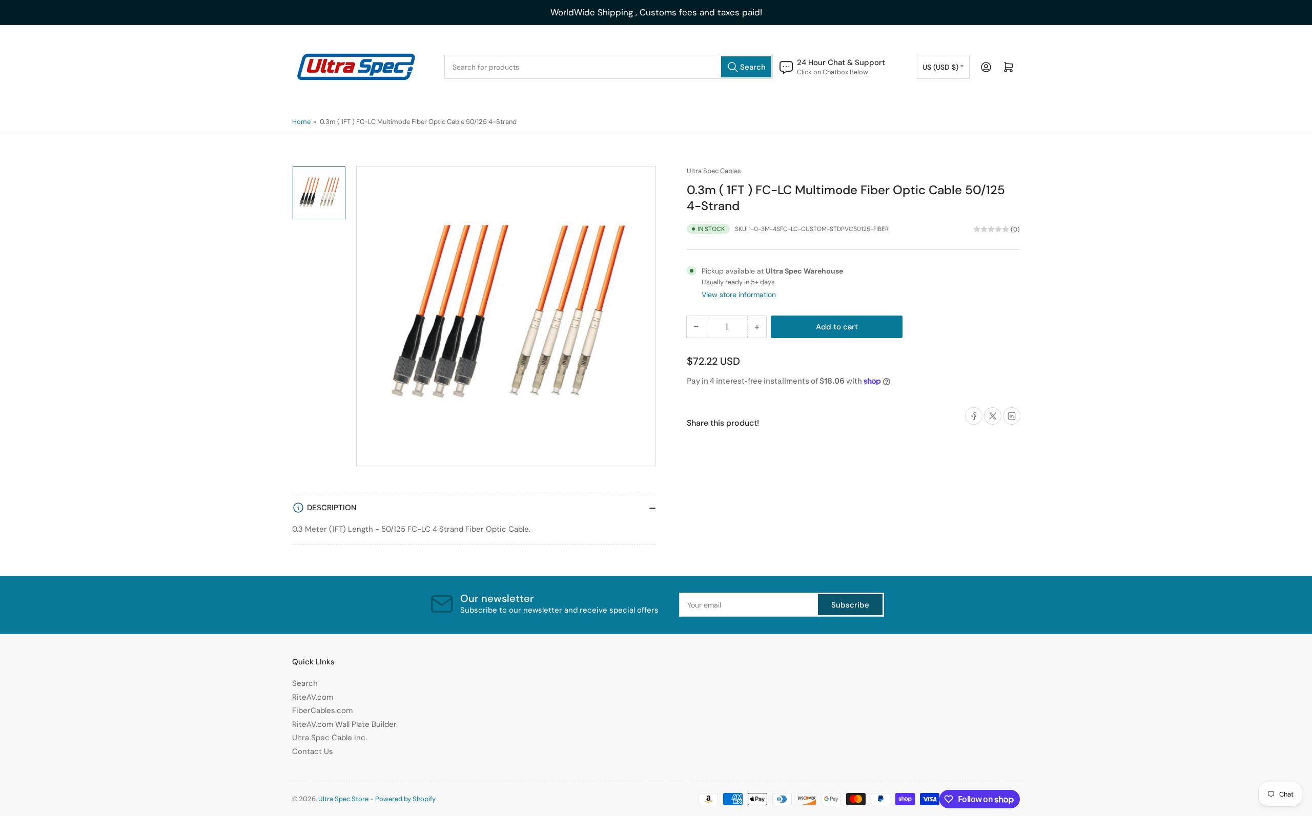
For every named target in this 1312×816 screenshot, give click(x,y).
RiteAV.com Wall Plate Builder (344, 724)
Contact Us (312, 751)
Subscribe (850, 605)
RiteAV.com (312, 697)
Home (301, 121)
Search (305, 683)
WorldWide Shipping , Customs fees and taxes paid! (656, 12)
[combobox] (608, 67)
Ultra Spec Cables (714, 170)
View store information (739, 294)
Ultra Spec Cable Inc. (329, 738)
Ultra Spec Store (343, 798)
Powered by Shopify (405, 798)
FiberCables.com (322, 710)
